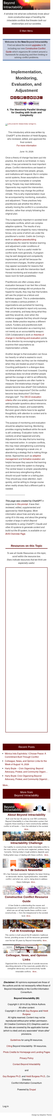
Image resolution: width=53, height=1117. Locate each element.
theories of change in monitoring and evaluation (24, 336)
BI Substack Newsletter (27, 870)
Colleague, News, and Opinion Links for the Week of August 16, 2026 (26, 762)
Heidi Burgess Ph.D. (36, 1076)
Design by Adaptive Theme (42, 1115)
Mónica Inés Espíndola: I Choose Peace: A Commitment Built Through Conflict (25, 755)
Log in (6, 1106)
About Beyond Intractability (26, 814)
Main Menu (26, 30)
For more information (27, 145)
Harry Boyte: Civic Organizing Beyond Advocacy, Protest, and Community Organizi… (27, 777)
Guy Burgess (32, 1010)
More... (6, 785)
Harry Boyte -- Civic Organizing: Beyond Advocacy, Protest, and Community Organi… (26, 770)
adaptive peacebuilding (25, 239)
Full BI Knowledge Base (26, 930)
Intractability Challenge (27, 842)
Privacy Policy (26, 1058)
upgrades (36, 45)
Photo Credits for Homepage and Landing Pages (26, 1052)
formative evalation (32, 459)
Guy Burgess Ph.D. (12, 1076)
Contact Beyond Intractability (26, 1064)
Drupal (32, 1089)
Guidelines (15, 1040)
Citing (9, 1046)
